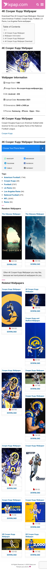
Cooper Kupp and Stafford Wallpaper (33, 319)
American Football (12, 177)
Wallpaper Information (13, 35)
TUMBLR (9, 168)
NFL (6, 198)
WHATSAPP (10, 158)
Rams (6, 202)
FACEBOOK (29, 163)
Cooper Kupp (7, 133)
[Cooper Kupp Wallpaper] (12, 309)
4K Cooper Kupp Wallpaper (15, 33)
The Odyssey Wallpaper (11, 214)
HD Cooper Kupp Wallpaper (8, 535)
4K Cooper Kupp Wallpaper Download (18, 41)
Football (8, 184)
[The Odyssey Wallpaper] (12, 238)
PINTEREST (29, 168)
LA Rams (8, 188)
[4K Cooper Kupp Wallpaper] (23, 61)
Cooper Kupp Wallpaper (11, 289)
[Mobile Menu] (42, 4)
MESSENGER (30, 158)
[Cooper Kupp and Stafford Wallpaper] (35, 340)
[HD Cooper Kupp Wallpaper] (12, 544)
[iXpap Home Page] (15, 4)
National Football (11, 195)
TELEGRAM (10, 163)
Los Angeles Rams (12, 191)
